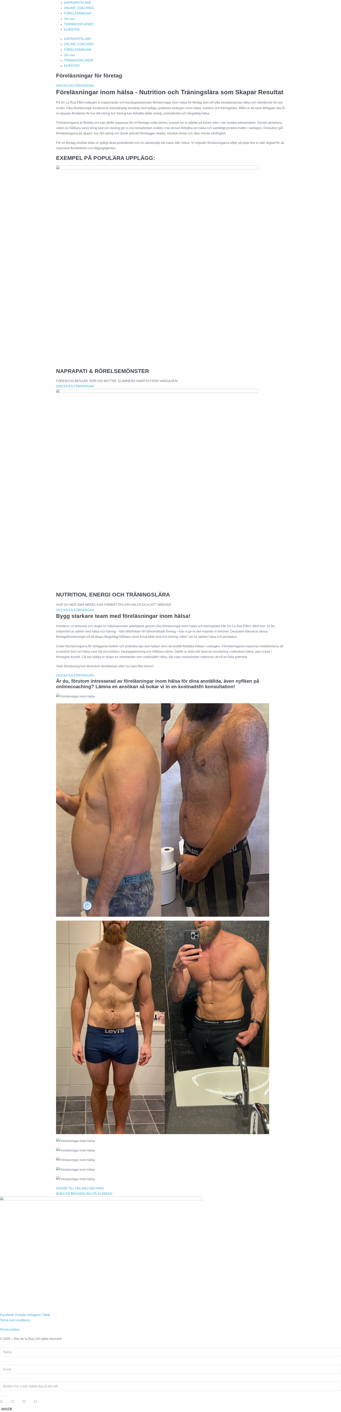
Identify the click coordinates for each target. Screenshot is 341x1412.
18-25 (7, 1401)
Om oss (69, 19)
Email (4, 1362)
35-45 (30, 1401)
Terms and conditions (15, 1320)
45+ (40, 1401)
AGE (3, 1396)
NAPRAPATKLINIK (77, 2)
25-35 (19, 1401)
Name (4, 1344)
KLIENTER (72, 29)
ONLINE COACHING (79, 8)
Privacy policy (10, 1329)
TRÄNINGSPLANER (79, 24)
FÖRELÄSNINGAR (77, 13)
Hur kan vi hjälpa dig (16, 1379)
